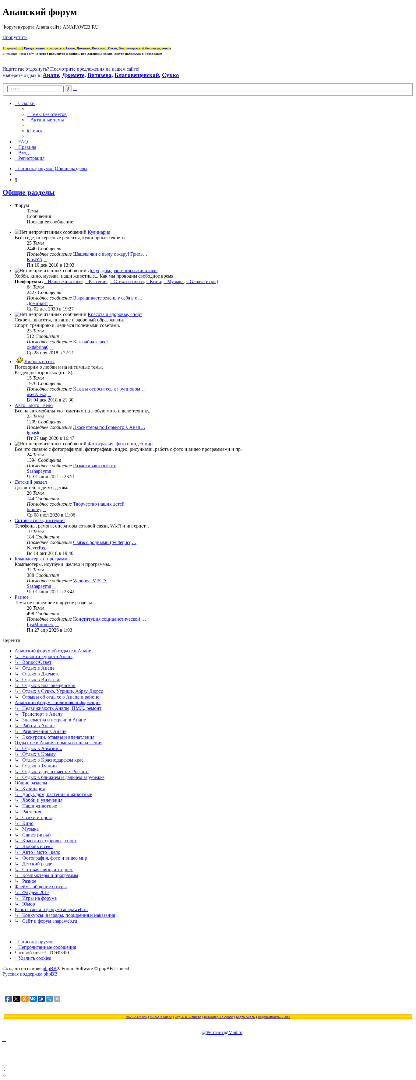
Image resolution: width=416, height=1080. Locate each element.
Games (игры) (204, 281)
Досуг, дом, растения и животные (122, 270)
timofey (34, 509)
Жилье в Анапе (161, 1017)
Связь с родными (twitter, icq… (104, 542)
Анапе (51, 75)
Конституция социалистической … (109, 619)
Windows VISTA (90, 580)
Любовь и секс (39, 361)
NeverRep (37, 547)
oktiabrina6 (37, 347)
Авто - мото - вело (34, 405)
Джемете (73, 75)
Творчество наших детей (99, 504)
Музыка (175, 281)
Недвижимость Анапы (274, 1017)
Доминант (37, 303)
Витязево (99, 75)
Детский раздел (31, 482)
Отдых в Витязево (188, 1017)
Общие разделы (28, 192)
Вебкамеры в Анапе (218, 1017)
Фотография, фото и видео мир (120, 443)
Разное (22, 597)
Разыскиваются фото (94, 465)
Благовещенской (137, 75)
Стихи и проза (129, 281)
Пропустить (14, 37)
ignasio (34, 432)
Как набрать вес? (90, 341)
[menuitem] (47, 114)
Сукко (170, 75)
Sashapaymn (39, 471)
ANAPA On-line (136, 1017)
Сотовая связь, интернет (40, 520)
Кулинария (99, 232)
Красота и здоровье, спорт (115, 314)
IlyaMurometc (40, 624)
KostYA (34, 259)
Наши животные (65, 281)
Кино (155, 281)
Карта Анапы (245, 1017)
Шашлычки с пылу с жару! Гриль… (110, 254)
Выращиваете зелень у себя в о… (107, 297)
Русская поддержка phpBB (30, 974)
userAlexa (36, 394)
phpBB (50, 968)
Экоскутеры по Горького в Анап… (109, 427)
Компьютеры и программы (43, 558)
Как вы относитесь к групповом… (109, 388)
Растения (98, 281)
